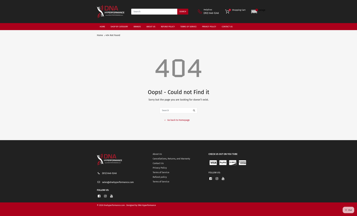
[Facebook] (99, 196)
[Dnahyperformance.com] (110, 11)
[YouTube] (111, 196)
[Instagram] (105, 196)
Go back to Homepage (178, 120)
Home (100, 35)
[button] (258, 11)
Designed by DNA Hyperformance (141, 205)
